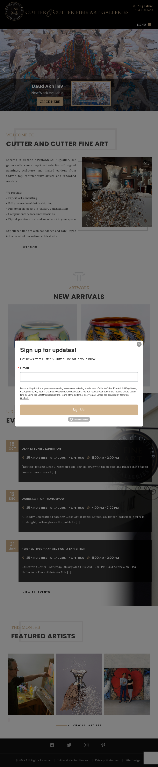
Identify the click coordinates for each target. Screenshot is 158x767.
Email (24, 368)
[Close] (139, 344)
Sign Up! (79, 409)
